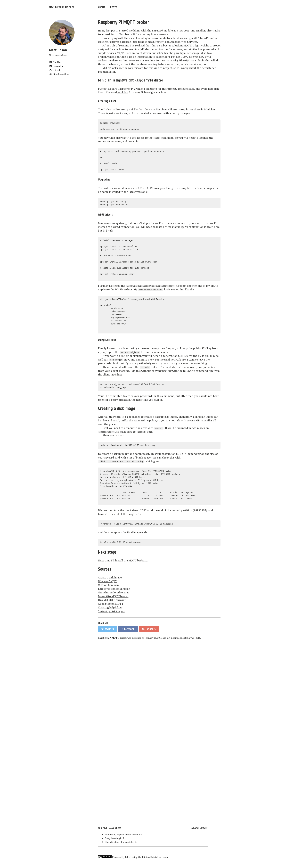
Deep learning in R (114, 838)
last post (111, 30)
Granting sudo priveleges (113, 592)
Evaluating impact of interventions (123, 834)
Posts (113, 7)
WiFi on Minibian (108, 585)
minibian (122, 92)
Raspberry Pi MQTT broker (123, 22)
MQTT (187, 45)
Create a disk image (110, 577)
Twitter (57, 61)
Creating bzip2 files (110, 607)
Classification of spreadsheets (121, 842)
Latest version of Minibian (114, 589)
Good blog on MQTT (110, 604)
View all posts (200, 827)
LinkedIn (58, 66)
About (101, 7)
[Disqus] (159, 686)
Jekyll (128, 857)
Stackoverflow (61, 74)
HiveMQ (184, 60)
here (216, 227)
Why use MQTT (107, 581)
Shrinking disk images (111, 611)
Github (57, 70)
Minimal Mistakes (151, 857)
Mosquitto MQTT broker (113, 596)
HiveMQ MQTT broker (112, 600)
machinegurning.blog (62, 7)
